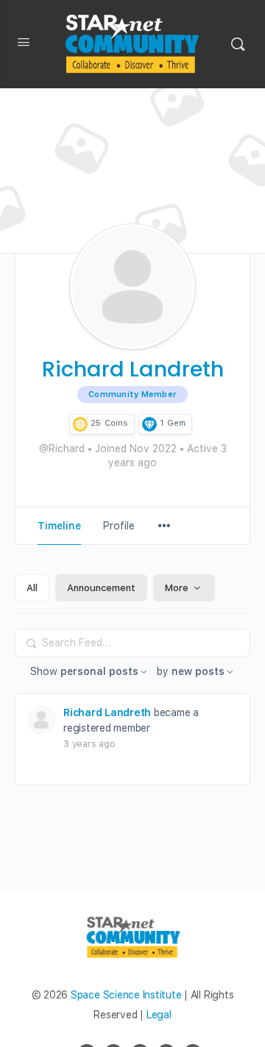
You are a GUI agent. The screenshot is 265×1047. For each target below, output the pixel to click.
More (176, 587)
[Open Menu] (23, 44)
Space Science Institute (126, 995)
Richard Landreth (107, 712)
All (32, 587)
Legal (159, 1015)
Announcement (101, 587)
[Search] (238, 44)
